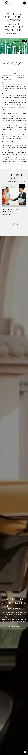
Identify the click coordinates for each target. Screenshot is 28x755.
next (16, 223)
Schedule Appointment (14, 626)
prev (12, 223)
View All (14, 229)
